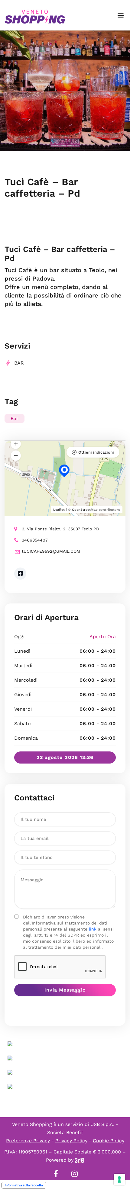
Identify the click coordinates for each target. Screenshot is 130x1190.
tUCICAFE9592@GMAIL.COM (51, 551)
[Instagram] (74, 1173)
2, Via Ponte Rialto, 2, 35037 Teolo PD (60, 528)
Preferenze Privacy (28, 1140)
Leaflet (59, 510)
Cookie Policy (108, 1140)
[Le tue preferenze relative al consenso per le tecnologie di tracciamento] (119, 1179)
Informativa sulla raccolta (24, 1185)
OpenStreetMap (85, 510)
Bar (19, 363)
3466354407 (35, 540)
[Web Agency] (79, 1160)
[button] (120, 15)
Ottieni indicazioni (96, 452)
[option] (65, 90)
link (92, 929)
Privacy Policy (71, 1140)
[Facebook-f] (55, 1173)
